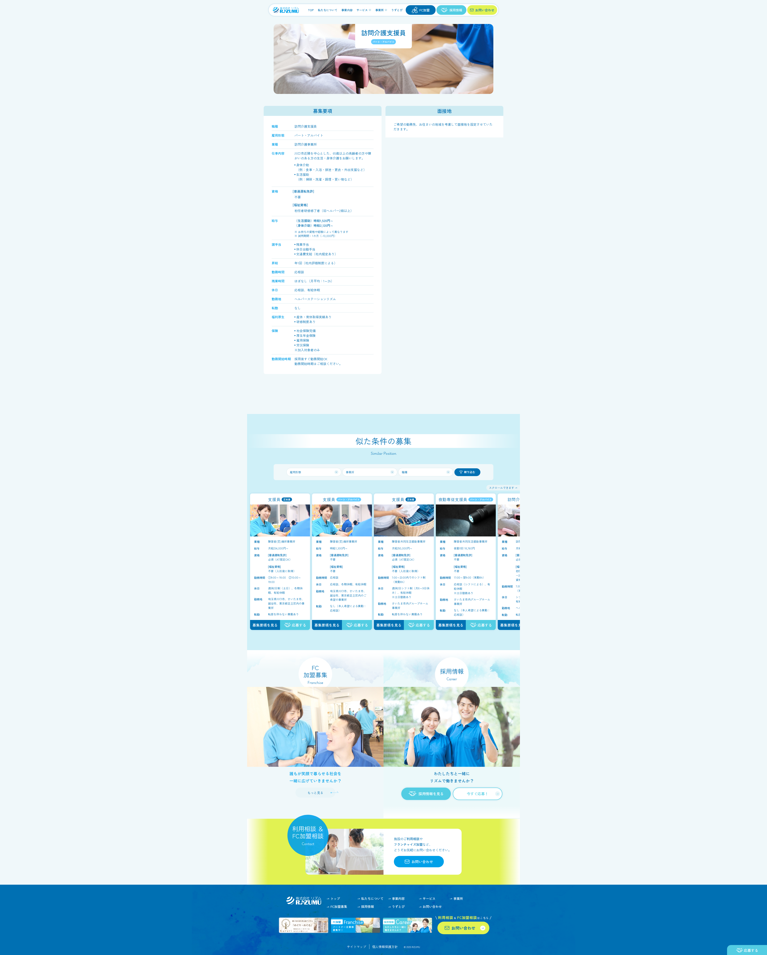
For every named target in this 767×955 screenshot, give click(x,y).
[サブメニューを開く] (370, 10)
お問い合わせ (484, 10)
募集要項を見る (265, 625)
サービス (362, 10)
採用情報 (367, 907)
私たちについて (327, 10)
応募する (299, 625)
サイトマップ (356, 946)
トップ (335, 899)
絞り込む (469, 472)
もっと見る (315, 792)
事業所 (379, 10)
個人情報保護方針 (385, 946)
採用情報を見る (431, 793)
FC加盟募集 (338, 907)
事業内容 (347, 10)
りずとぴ (396, 10)
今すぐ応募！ (477, 793)
